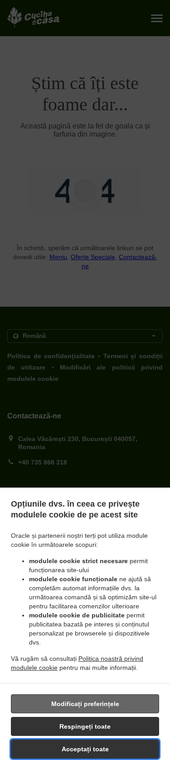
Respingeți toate (85, 726)
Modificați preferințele (85, 703)
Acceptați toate (85, 749)
